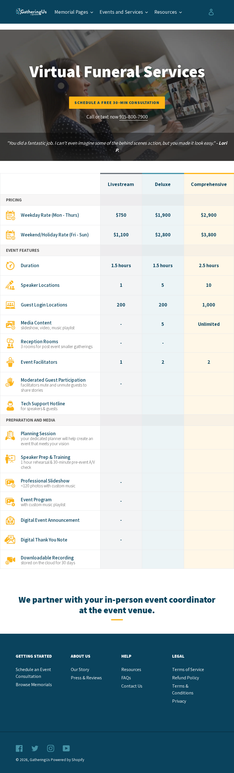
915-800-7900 (133, 117)
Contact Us (131, 686)
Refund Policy (185, 678)
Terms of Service (188, 669)
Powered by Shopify (67, 759)
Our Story (80, 669)
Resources (131, 669)
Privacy (179, 701)
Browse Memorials (34, 685)
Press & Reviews (86, 678)
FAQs (126, 678)
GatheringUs (40, 759)
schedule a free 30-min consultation (116, 102)
